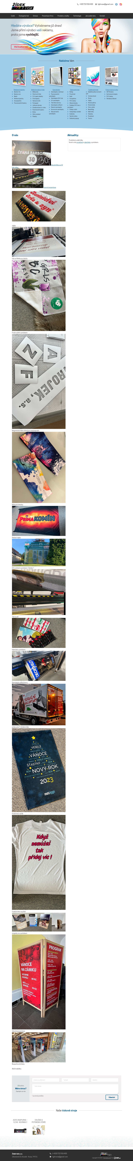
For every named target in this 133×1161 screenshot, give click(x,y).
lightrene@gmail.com (105, 4)
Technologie (77, 16)
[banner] (23, 6)
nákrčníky (87, 142)
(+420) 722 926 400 (59, 1153)
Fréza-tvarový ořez (112, 90)
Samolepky (56, 90)
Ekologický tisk (24, 16)
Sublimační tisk (93, 90)
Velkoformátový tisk (37, 90)
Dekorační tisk (74, 90)
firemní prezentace (50, 187)
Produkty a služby (63, 16)
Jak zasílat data (90, 16)
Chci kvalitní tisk (21, 47)
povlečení (80, 142)
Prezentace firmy (47, 16)
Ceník (13, 16)
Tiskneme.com (107, 1158)
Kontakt (102, 16)
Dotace (35, 16)
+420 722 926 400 (86, 4)
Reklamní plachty (19, 90)
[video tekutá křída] (31, 165)
